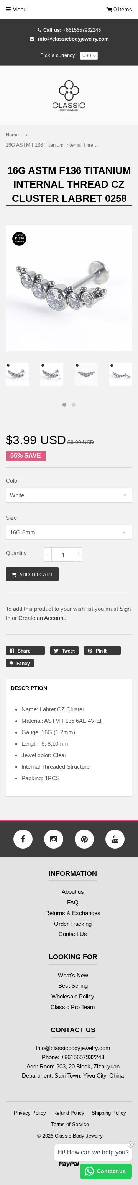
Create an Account (41, 618)
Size (11, 518)
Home (12, 135)
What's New (73, 975)
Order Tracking (73, 923)
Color (12, 480)
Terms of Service (70, 1124)
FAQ (73, 902)
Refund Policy (68, 1113)
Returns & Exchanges (72, 913)
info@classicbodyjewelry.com (73, 39)
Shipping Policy (109, 1113)
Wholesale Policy (72, 996)
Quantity (16, 553)
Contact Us (73, 934)
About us (73, 891)
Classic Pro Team (73, 1007)
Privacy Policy (30, 1113)
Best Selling (73, 985)
